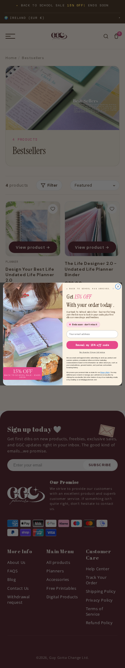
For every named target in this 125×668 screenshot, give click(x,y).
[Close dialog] (118, 286)
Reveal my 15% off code (92, 345)
